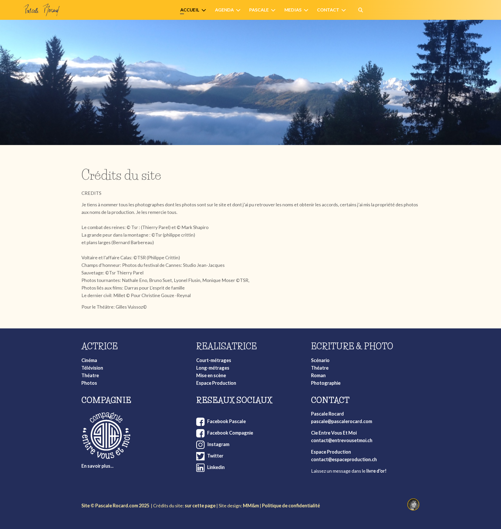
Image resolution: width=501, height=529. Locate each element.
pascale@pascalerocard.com (341, 421)
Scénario (320, 360)
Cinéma (89, 360)
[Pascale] (274, 10)
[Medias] (307, 10)
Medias (293, 10)
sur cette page (200, 505)
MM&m (251, 505)
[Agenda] (239, 10)
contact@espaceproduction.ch (344, 459)
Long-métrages (212, 368)
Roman (318, 375)
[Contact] (344, 10)
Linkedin (216, 467)
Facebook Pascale (226, 421)
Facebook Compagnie (230, 433)
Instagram (218, 444)
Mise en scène (211, 375)
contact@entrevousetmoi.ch (341, 440)
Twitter (215, 456)
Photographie (326, 383)
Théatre (90, 375)
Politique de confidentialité (291, 505)
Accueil (189, 10)
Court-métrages (213, 360)
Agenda (224, 10)
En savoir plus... (97, 466)
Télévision (92, 368)
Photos (89, 383)
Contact (328, 10)
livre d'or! (376, 471)
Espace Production (216, 383)
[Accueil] (204, 10)
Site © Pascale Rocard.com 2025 (115, 505)
